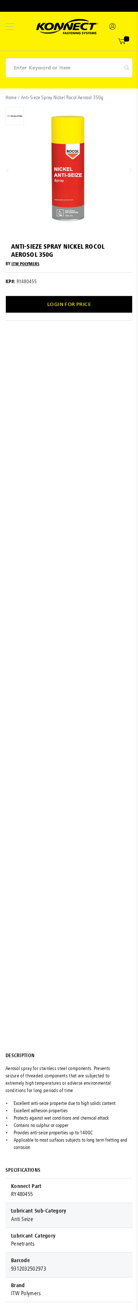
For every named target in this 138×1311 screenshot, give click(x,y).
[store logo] (67, 27)
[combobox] (69, 67)
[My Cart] (122, 41)
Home (11, 97)
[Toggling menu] (10, 27)
